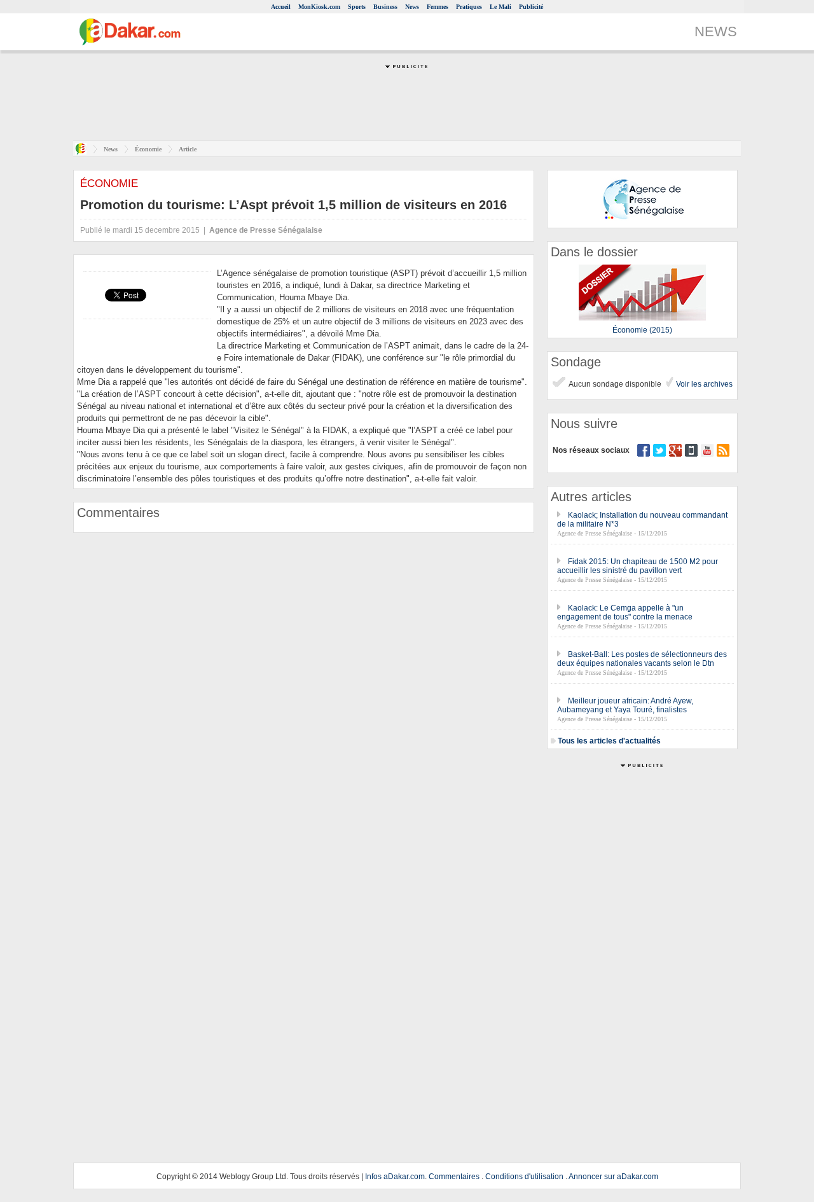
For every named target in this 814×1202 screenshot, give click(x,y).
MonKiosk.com (319, 6)
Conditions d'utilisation (524, 1176)
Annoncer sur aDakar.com (613, 1176)
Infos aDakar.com (395, 1176)
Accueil (281, 6)
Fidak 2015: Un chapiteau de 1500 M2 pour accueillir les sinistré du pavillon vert (637, 566)
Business (385, 6)
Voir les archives (703, 384)
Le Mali (500, 6)
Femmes (437, 6)
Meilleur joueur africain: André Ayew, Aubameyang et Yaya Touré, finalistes (625, 705)
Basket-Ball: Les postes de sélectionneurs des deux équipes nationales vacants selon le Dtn (642, 659)
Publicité (531, 6)
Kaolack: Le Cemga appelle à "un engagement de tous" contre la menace (625, 612)
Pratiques (469, 6)
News (412, 6)
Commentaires (454, 1176)
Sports (357, 6)
